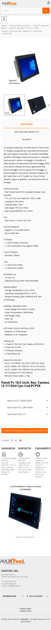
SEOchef (24, 619)
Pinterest (20, 440)
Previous (2, 105)
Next (49, 105)
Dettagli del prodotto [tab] (27, 132)
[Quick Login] (48, 3)
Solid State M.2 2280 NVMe (18, 407)
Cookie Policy (25, 611)
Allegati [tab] (26, 139)
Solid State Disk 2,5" (14, 414)
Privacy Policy (25, 608)
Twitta (16, 440)
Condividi (12, 440)
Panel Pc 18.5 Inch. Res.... (25, 537)
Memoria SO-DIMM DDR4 (17, 400)
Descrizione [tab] (27, 124)
